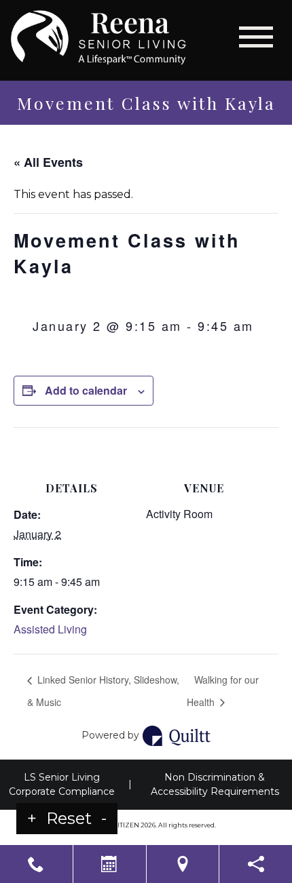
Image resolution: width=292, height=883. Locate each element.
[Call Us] (36, 864)
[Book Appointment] (109, 864)
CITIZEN (126, 825)
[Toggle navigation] (256, 37)
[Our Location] (183, 864)
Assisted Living (50, 629)
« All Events (48, 162)
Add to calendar (86, 390)
